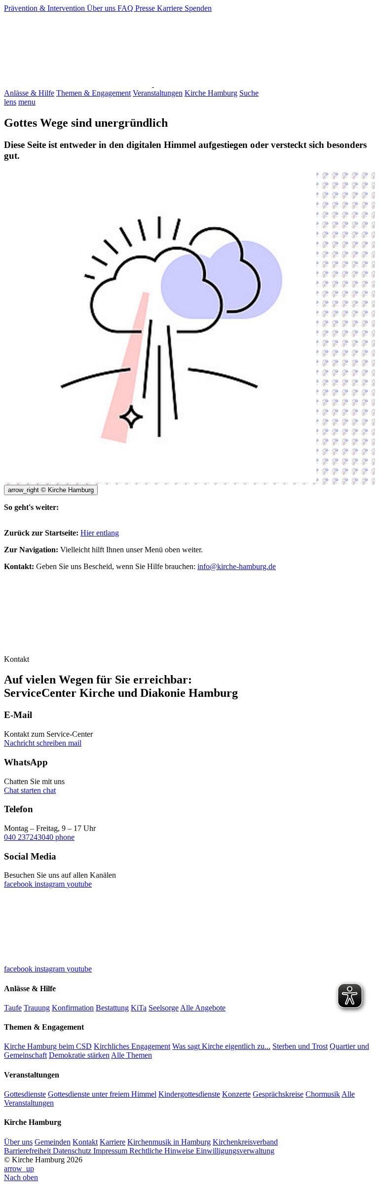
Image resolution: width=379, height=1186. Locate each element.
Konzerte (236, 1094)
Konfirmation (73, 1008)
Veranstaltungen (158, 93)
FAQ (126, 8)
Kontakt (85, 1142)
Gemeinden (53, 1142)
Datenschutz (73, 1151)
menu (27, 102)
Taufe (13, 1008)
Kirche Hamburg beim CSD (48, 1046)
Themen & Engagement (93, 93)
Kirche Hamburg (211, 93)
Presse (146, 8)
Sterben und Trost (300, 1046)
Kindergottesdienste (189, 1094)
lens (10, 102)
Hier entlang (99, 533)
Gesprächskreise (278, 1094)
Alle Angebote (203, 1008)
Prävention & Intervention (45, 8)
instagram (51, 884)
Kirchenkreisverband (245, 1142)
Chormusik (322, 1094)
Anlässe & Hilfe (29, 93)
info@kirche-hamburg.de (236, 566)
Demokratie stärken (79, 1055)
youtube (79, 884)
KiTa (139, 1008)
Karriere (171, 8)
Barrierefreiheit (28, 1151)
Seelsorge (164, 1008)
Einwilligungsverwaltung (235, 1151)
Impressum (111, 1151)
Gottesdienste (25, 1094)
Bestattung (112, 1008)
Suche (249, 93)
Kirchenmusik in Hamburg (169, 1142)
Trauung (37, 1008)
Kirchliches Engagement (132, 1046)
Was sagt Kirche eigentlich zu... (221, 1046)
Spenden (198, 8)
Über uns (102, 8)
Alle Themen (131, 1055)
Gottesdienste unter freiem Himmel (102, 1094)
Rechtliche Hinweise (162, 1151)
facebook (19, 884)
